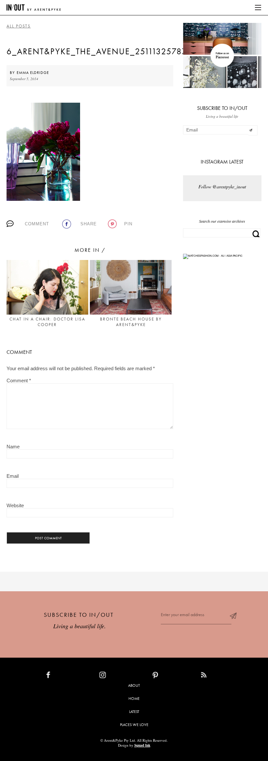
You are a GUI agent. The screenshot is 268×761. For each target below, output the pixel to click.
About (134, 685)
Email (13, 476)
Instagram (118, 676)
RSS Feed (217, 676)
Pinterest (169, 676)
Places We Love (134, 724)
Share (88, 223)
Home (134, 698)
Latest (134, 711)
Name (13, 446)
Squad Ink (142, 745)
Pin (128, 223)
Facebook (63, 676)
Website (15, 505)
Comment (37, 223)
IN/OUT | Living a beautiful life (34, 7)
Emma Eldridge (33, 72)
